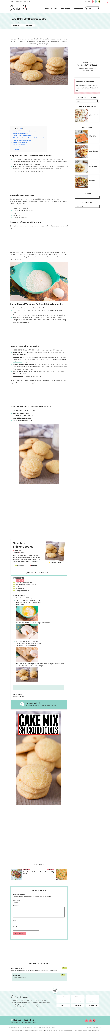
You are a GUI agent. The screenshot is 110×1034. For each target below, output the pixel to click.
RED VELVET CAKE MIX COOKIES (23, 420)
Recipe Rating (16, 900)
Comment (16, 905)
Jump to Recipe (16, 25)
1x (17, 580)
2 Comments (25, 22)
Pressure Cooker (92, 1005)
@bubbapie (33, 705)
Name (15, 920)
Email (15, 926)
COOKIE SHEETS (18, 357)
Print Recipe (29, 25)
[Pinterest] (93, 1)
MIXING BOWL (17, 350)
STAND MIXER (17, 352)
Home (46, 8)
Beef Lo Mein (92, 180)
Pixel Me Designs (97, 1027)
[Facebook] (96, 1)
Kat (20, 22)
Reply (64, 967)
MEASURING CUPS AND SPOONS (23, 364)
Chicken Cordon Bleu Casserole (93, 165)
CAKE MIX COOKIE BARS (21, 413)
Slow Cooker (78, 1005)
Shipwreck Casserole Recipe (93, 150)
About (12, 1)
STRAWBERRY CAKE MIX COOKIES (24, 411)
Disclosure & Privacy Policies (47, 1027)
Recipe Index (65, 8)
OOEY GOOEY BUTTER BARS (22, 418)
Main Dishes (78, 997)
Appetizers (63, 997)
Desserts (41, 864)
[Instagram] (99, 1)
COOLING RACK (18, 371)
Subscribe (27, 1)
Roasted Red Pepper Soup (92, 135)
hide (21, 128)
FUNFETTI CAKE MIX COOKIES (23, 415)
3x (22, 580)
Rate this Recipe (55, 562)
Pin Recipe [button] (34, 565)
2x (19, 580)
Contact (19, 1)
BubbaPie (19, 8)
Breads (63, 1001)
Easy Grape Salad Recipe (93, 114)
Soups (92, 997)
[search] (98, 8)
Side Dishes (78, 1001)
